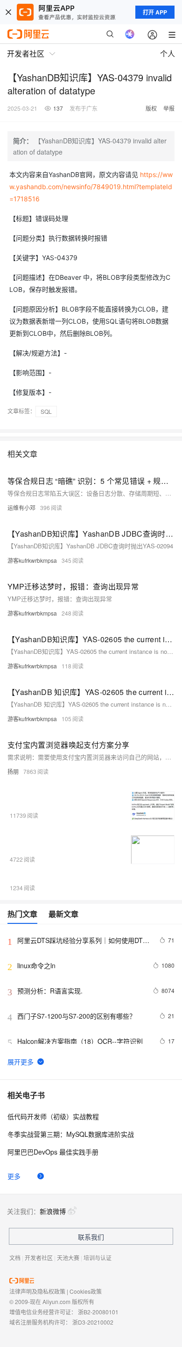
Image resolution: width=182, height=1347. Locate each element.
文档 (15, 1258)
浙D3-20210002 (92, 1322)
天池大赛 (68, 1258)
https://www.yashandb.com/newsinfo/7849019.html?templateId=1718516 (91, 186)
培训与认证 (98, 1258)
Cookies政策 (86, 1291)
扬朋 (13, 771)
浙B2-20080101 (98, 1312)
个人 (167, 53)
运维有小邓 (21, 507)
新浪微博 (53, 1211)
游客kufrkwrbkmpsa (32, 560)
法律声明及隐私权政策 (37, 1291)
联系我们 (91, 1236)
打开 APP (155, 12)
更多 (14, 1176)
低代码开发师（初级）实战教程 (53, 1116)
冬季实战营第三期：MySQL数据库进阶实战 (70, 1134)
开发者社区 (39, 1258)
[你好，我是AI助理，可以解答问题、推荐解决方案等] (130, 34)
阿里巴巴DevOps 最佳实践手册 (52, 1151)
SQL (46, 411)
